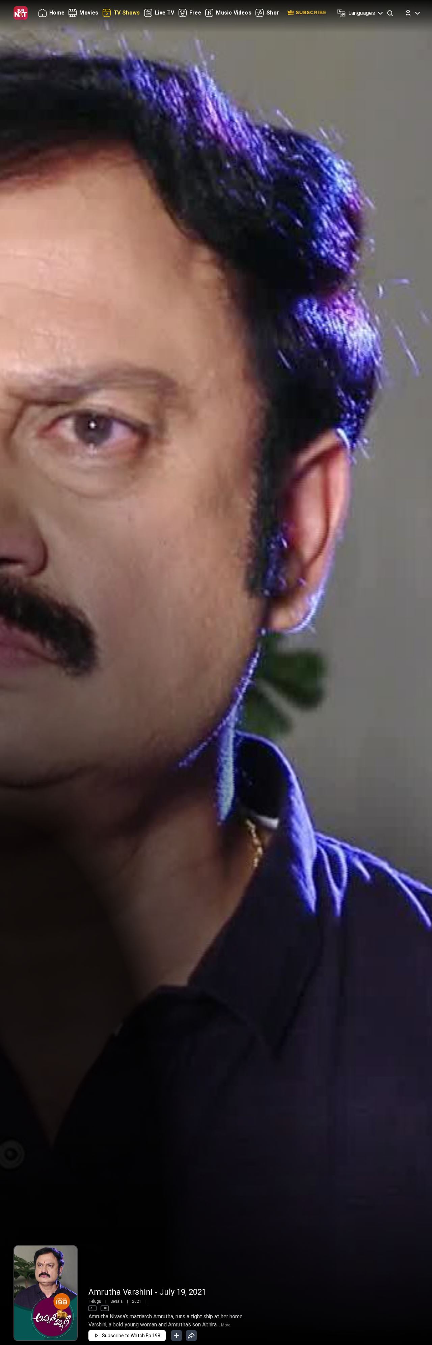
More (225, 1325)
